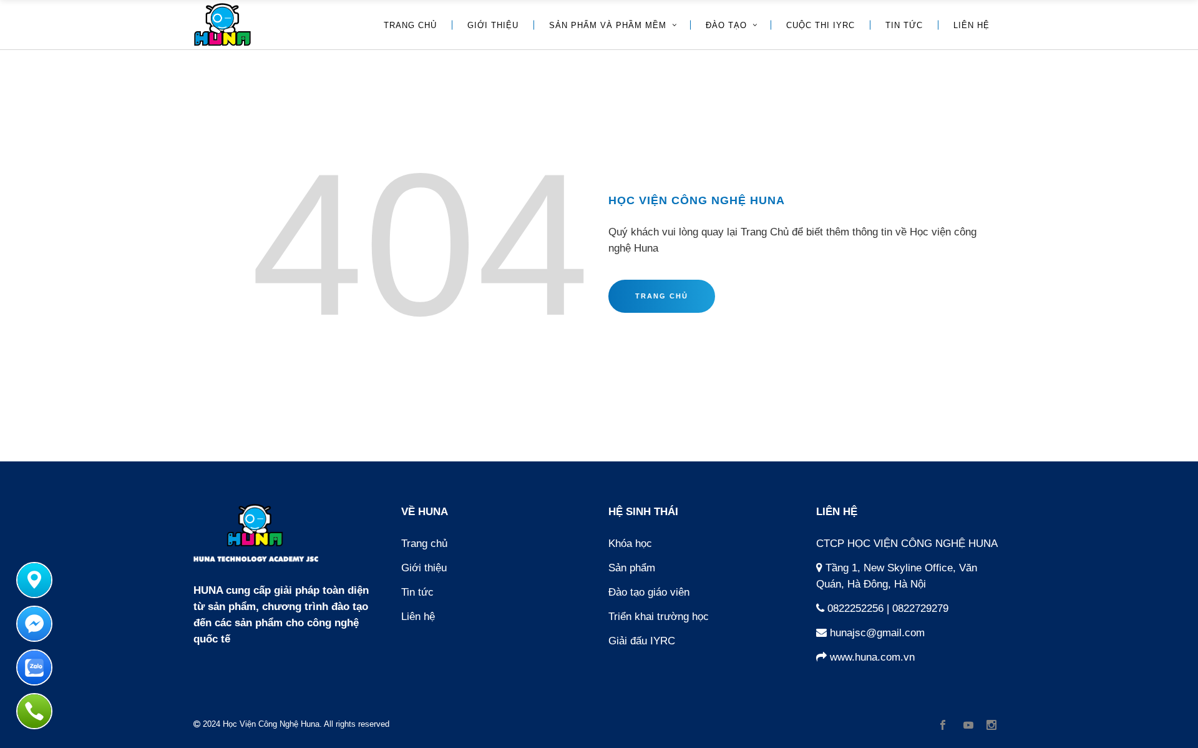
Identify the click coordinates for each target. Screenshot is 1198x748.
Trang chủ (424, 543)
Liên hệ (418, 617)
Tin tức (417, 592)
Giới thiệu (424, 568)
